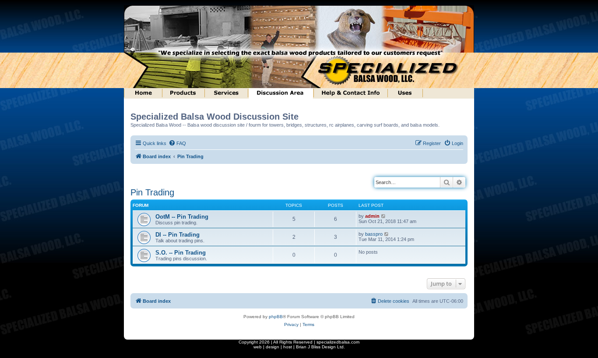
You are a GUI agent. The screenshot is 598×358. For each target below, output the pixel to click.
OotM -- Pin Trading (181, 216)
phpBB (276, 316)
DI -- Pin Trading (177, 234)
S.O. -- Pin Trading (180, 252)
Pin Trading (152, 192)
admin (372, 216)
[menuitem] (177, 143)
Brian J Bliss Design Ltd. (320, 346)
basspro (374, 234)
